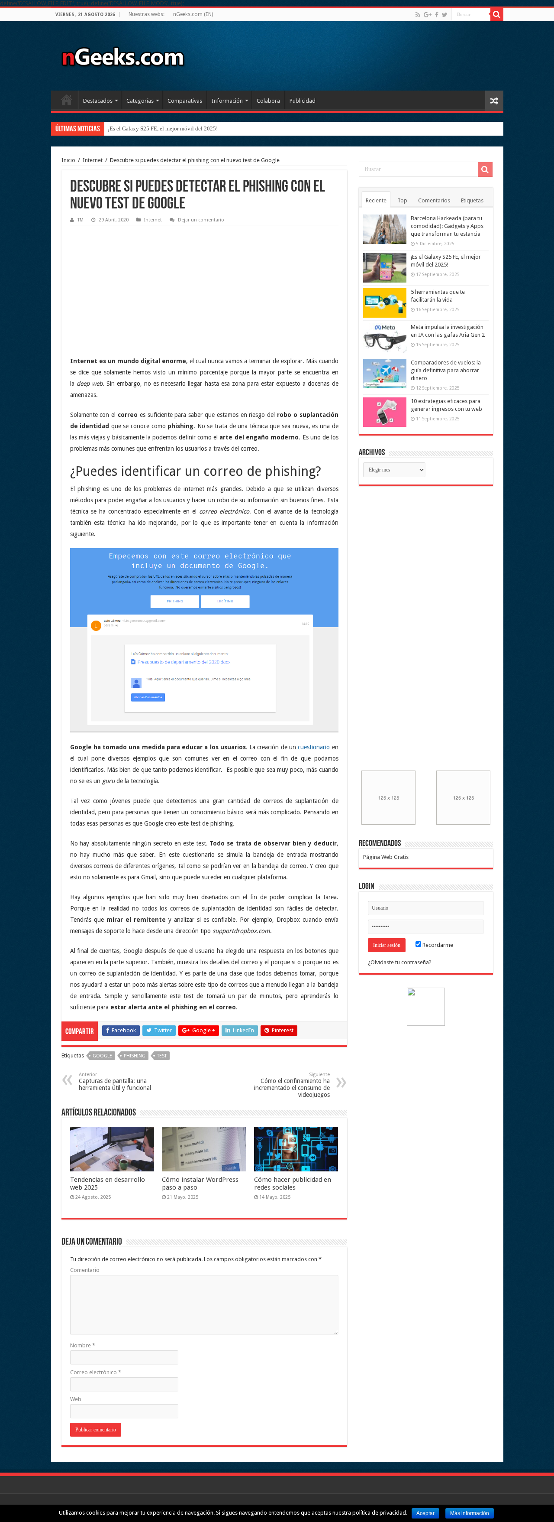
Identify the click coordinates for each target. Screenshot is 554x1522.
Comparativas (184, 101)
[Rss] (418, 15)
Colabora (268, 101)
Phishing (134, 1056)
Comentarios (434, 200)
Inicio (66, 100)
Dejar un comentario (201, 220)
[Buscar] (496, 14)
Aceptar (425, 1513)
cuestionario (314, 747)
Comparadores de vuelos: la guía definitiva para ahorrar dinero (446, 370)
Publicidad (303, 101)
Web (75, 1399)
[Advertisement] (135, 284)
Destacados (98, 101)
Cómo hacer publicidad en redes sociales (292, 1183)
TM (80, 220)
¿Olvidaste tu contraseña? (400, 962)
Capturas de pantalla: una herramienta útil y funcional (115, 1081)
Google (102, 1056)
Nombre (82, 1345)
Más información (469, 1513)
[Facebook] (436, 15)
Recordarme (437, 945)
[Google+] (427, 15)
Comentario (85, 1270)
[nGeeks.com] (122, 54)
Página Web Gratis (386, 857)
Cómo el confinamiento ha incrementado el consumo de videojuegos (292, 1085)
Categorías (140, 101)
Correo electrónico (95, 1372)
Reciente (376, 200)
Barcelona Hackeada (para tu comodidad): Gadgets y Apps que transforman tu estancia (447, 226)
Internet (93, 160)
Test (162, 1056)
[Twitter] (444, 15)
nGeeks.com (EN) (193, 14)
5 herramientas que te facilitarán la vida (154, 128)
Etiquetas (472, 200)
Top (402, 200)
